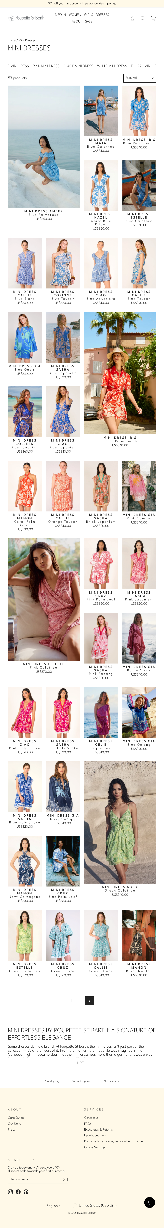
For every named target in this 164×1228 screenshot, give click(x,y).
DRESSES (102, 15)
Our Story (14, 1124)
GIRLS (88, 15)
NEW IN (60, 15)
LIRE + (82, 1063)
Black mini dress (78, 66)
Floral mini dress (147, 66)
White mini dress (112, 66)
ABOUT (77, 21)
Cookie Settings (94, 1147)
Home (12, 40)
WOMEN (75, 15)
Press (11, 1129)
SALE (88, 21)
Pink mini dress (46, 66)
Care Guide (16, 1118)
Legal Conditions (95, 1135)
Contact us (91, 1118)
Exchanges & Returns (98, 1129)
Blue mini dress (15, 66)
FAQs (87, 1124)
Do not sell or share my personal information (113, 1141)
